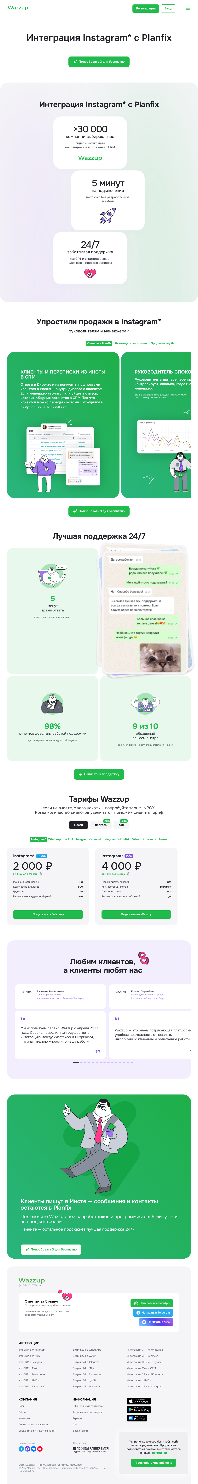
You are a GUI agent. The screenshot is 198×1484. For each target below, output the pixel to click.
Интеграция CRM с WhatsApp (145, 1349)
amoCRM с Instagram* (32, 1386)
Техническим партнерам (87, 1412)
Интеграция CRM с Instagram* (145, 1386)
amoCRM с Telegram (31, 1362)
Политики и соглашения (33, 1424)
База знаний (80, 1430)
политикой (159, 1453)
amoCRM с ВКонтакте (32, 1374)
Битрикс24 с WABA (84, 1356)
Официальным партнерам (88, 1406)
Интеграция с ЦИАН (139, 1380)
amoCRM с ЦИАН (29, 1380)
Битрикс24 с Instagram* (87, 1386)
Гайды (22, 1412)
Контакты (24, 1418)
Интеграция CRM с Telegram (144, 1362)
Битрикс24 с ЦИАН (84, 1380)
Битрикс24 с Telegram (86, 1362)
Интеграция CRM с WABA (142, 1356)
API (75, 1424)
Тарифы (77, 1418)
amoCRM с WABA (29, 1356)
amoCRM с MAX (28, 1368)
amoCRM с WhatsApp (32, 1349)
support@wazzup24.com (39, 1314)
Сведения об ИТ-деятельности (37, 1430)
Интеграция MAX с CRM (141, 1368)
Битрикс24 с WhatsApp (87, 1349)
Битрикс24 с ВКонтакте (87, 1374)
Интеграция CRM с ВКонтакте (145, 1374)
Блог (21, 1406)
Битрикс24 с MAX (83, 1368)
